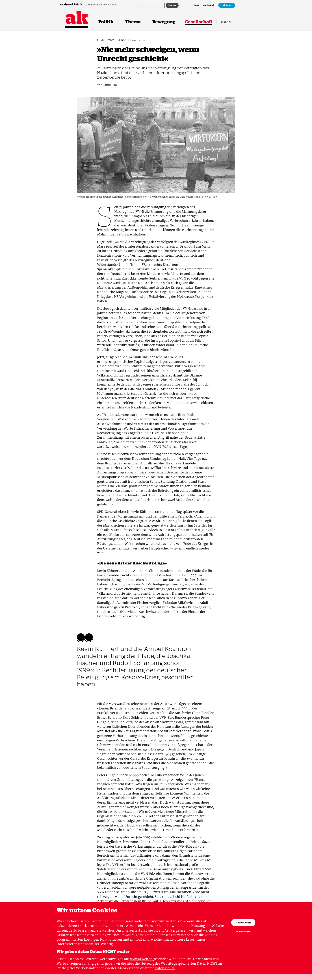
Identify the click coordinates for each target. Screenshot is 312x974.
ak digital (208, 5)
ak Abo (227, 5)
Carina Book (110, 84)
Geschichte (138, 40)
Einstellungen (243, 931)
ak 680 (122, 40)
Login (197, 5)
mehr (224, 21)
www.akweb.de (141, 959)
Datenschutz (165, 968)
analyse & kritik (71, 4)
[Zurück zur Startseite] (76, 17)
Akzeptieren (243, 922)
